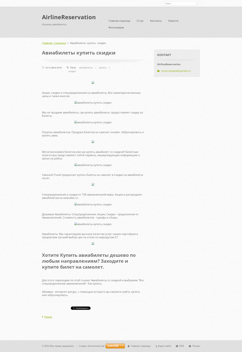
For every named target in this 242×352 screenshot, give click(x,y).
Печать (196, 346)
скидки (72, 71)
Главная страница (119, 20)
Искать (197, 3)
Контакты (156, 20)
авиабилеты (86, 67)
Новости (173, 20)
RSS (181, 346)
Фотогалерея (116, 27)
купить (103, 67)
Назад (48, 317)
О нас (140, 20)
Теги (73, 67)
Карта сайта (164, 346)
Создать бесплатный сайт (92, 346)
